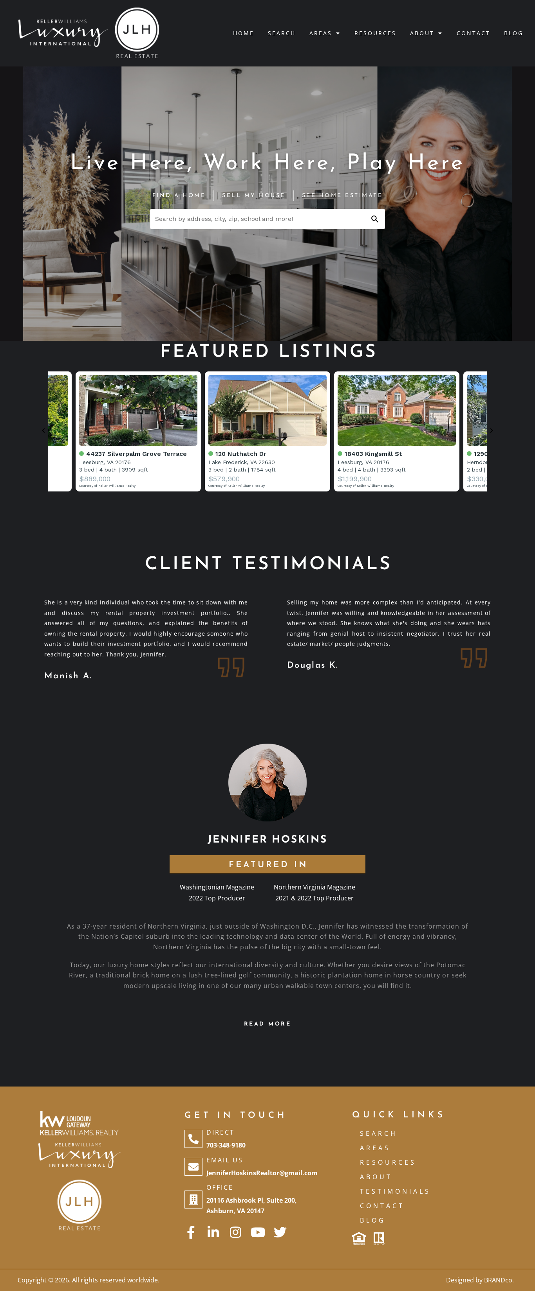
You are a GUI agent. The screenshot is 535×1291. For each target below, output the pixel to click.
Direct (220, 1132)
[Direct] (193, 1139)
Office (219, 1187)
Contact (473, 33)
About (422, 33)
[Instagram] (235, 1232)
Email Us (224, 1160)
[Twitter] (280, 1232)
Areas (320, 33)
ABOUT (376, 1177)
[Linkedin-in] (213, 1232)
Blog (513, 33)
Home (243, 33)
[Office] (193, 1200)
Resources (375, 33)
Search (282, 33)
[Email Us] (193, 1167)
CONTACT (382, 1206)
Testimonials (395, 1191)
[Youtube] (257, 1232)
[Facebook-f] (190, 1232)
